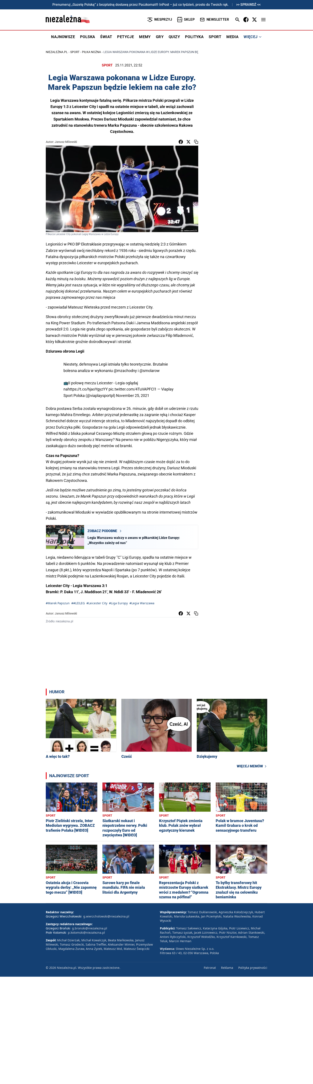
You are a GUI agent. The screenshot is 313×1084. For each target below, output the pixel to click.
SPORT (215, 36)
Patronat (210, 968)
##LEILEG (78, 603)
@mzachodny (125, 370)
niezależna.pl (57, 52)
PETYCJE (125, 36)
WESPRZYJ (163, 19)
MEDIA (232, 36)
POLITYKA (194, 36)
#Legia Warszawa (141, 603)
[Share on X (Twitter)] (188, 142)
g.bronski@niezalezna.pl (89, 928)
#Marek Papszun (58, 603)
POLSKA (87, 36)
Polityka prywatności (252, 968)
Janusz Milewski (66, 142)
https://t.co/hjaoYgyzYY (88, 389)
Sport (74, 52)
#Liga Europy (118, 603)
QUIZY (174, 36)
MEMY (145, 36)
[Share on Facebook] (181, 142)
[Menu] (263, 19)
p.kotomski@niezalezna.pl (86, 932)
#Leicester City (96, 603)
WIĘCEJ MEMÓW (250, 766)
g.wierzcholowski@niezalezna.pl (106, 916)
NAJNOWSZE (63, 36)
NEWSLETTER (218, 19)
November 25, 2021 (132, 395)
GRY (160, 36)
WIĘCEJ (250, 36)
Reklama (227, 968)
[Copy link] (196, 142)
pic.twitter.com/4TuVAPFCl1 (132, 389)
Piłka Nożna (91, 52)
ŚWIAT (106, 36)
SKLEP (189, 19)
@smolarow (149, 370)
